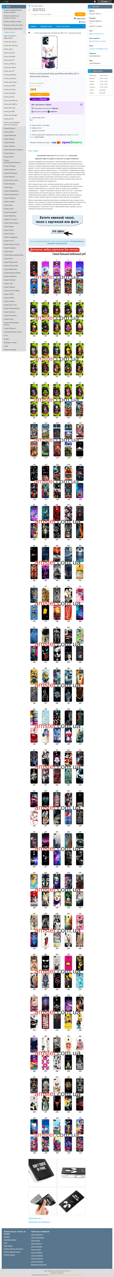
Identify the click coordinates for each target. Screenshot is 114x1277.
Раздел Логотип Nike (11, 266)
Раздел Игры (8, 205)
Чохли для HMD (9, 111)
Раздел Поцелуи (9, 280)
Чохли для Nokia (9, 56)
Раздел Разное (9, 234)
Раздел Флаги (8, 157)
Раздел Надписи (9, 287)
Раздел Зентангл (9, 312)
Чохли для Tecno (9, 89)
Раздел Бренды (9, 177)
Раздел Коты (8, 259)
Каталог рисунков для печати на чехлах (11, 17)
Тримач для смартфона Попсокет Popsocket (12, 123)
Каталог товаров (9, 1255)
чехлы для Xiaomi (37, 1256)
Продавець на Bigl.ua (57, 1273)
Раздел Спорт (8, 209)
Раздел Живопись (10, 216)
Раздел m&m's (9, 241)
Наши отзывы (8, 1246)
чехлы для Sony (36, 1244)
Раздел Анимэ (9, 319)
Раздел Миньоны (9, 198)
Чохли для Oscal (9, 108)
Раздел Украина (9, 146)
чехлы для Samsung (37, 1238)
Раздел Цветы (9, 132)
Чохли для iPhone (10, 78)
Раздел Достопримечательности (12, 161)
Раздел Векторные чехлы (12, 332)
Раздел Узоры (9, 230)
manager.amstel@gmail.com (98, 49)
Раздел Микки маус (10, 269)
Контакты (7, 1237)
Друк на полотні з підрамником (10, 37)
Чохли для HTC (9, 60)
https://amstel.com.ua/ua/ (97, 41)
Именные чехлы (46, 26)
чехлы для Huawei (37, 1262)
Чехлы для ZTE (9, 71)
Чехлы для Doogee (10, 115)
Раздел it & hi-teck (10, 219)
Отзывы (6, 339)
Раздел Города (9, 153)
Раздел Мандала (9, 328)
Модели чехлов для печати (13, 25)
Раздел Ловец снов (10, 262)
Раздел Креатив (9, 184)
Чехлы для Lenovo (10, 42)
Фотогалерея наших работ (13, 29)
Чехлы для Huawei (10, 82)
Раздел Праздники (10, 212)
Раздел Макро (9, 226)
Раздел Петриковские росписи (11, 324)
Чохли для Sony (9, 53)
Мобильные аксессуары (39, 1265)
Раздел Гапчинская (10, 315)
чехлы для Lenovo (37, 1235)
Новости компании (10, 350)
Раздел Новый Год (10, 276)
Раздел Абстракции (10, 173)
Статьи (6, 346)
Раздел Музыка (9, 139)
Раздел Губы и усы (10, 305)
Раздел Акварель (10, 248)
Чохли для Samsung (10, 45)
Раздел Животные (10, 135)
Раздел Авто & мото (11, 180)
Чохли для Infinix (9, 93)
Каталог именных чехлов (12, 21)
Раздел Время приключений (13, 255)
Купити (39, 94)
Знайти (80, 14)
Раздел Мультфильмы (11, 191)
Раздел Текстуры (10, 166)
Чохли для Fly (8, 119)
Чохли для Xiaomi (10, 67)
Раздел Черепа (9, 301)
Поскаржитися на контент (57, 1275)
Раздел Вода (8, 251)
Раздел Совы (8, 283)
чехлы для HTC (36, 1250)
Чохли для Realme (10, 75)
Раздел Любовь (9, 142)
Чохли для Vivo (9, 97)
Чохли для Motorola (11, 100)
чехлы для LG (35, 1241)
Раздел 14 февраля (11, 237)
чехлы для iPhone (37, 1259)
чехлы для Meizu (36, 1253)
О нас (6, 335)
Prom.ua (67, 1271)
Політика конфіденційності (74, 1275)
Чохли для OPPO (9, 86)
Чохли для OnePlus (10, 104)
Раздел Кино (8, 187)
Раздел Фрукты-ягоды (11, 244)
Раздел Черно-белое (11, 223)
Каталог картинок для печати (13, 1249)
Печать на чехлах (63, 26)
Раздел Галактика (10, 170)
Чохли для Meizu (9, 64)
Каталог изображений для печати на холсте (13, 11)
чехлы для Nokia (36, 1247)
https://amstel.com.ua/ (96, 34)
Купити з (36, 99)
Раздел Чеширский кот (11, 308)
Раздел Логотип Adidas (12, 291)
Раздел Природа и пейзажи (13, 150)
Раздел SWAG (8, 294)
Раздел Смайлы (9, 202)
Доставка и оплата (10, 342)
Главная (33, 26)
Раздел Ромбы (9, 298)
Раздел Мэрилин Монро (12, 273)
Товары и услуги (9, 32)
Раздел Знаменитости (11, 194)
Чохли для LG (8, 49)
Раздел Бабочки (9, 128)
